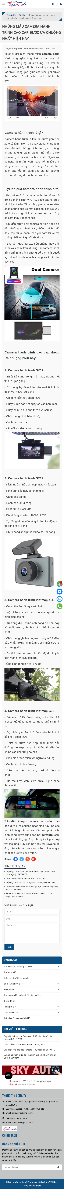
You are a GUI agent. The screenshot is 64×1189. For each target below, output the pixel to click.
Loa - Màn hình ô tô (13, 984)
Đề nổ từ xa (9, 1001)
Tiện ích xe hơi (11, 1012)
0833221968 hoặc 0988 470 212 (30, 1109)
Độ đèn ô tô (9, 989)
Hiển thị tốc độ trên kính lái (16, 978)
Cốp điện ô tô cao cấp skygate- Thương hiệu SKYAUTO (31, 882)
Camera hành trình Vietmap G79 (31, 711)
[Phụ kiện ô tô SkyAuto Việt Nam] (17, 3)
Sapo (38, 1185)
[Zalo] (60, 599)
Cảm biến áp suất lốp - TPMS (18, 966)
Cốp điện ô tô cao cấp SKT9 (17, 1018)
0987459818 (21, 1118)
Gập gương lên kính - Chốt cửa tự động (22, 995)
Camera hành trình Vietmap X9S (31, 600)
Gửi (9, 947)
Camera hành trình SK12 (25, 370)
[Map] (60, 584)
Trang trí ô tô (10, 1007)
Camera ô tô (10, 972)
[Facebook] (60, 591)
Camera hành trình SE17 (25, 478)
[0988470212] (60, 606)
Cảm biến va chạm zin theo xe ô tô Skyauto (26, 878)
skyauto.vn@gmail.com (22, 1113)
